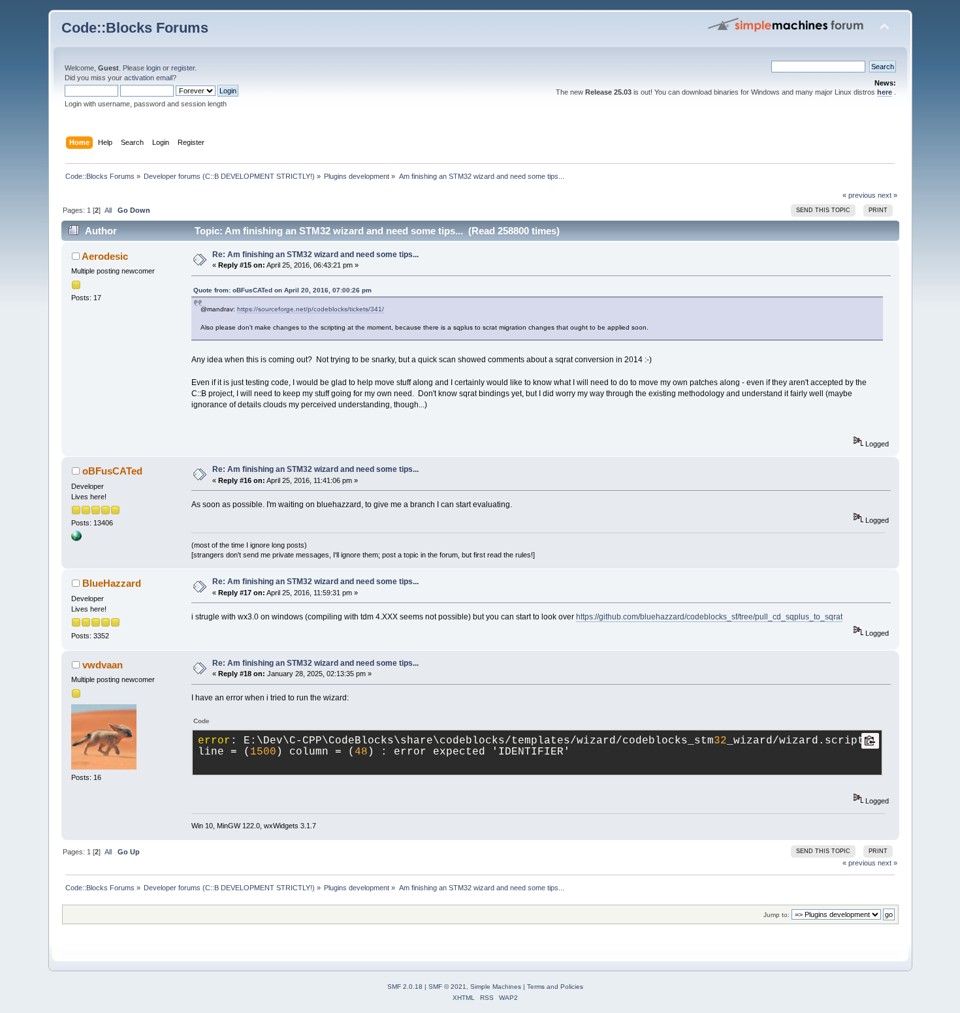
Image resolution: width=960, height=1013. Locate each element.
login (153, 68)
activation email (148, 78)
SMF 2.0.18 (405, 986)
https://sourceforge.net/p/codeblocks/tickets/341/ (310, 309)
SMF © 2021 (447, 986)
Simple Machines (495, 986)
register (183, 68)
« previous (859, 195)
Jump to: (776, 914)
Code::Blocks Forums (134, 28)
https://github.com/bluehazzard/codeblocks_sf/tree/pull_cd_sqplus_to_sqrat (709, 616)
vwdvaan (102, 664)
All (108, 210)
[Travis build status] (76, 538)
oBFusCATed (112, 470)
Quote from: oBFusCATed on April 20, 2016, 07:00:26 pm (282, 290)
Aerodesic (105, 256)
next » (887, 195)
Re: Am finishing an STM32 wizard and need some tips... (315, 254)
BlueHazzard (111, 583)
